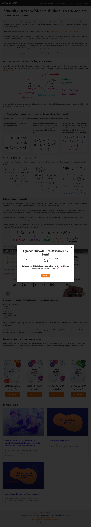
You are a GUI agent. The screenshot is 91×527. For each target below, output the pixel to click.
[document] (45, 263)
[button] (71, 247)
